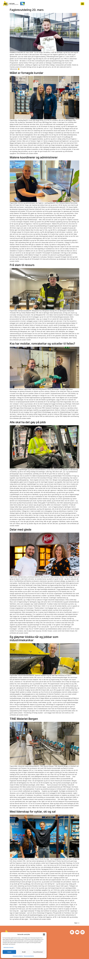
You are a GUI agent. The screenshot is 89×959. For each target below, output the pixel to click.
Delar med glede (20, 529)
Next (76, 923)
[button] (44, 934)
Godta (9, 952)
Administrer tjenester (8, 947)
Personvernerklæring (29, 956)
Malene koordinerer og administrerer (34, 157)
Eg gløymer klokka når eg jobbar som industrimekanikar (34, 638)
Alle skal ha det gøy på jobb (28, 422)
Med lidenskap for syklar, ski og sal (33, 811)
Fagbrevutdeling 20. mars (27, 10)
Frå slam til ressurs (22, 265)
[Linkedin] (82, 932)
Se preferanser (38, 952)
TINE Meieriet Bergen (24, 718)
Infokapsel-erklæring (18, 956)
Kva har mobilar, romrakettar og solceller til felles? (42, 343)
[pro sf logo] (10, 3)
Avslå (23, 952)
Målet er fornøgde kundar (26, 73)
